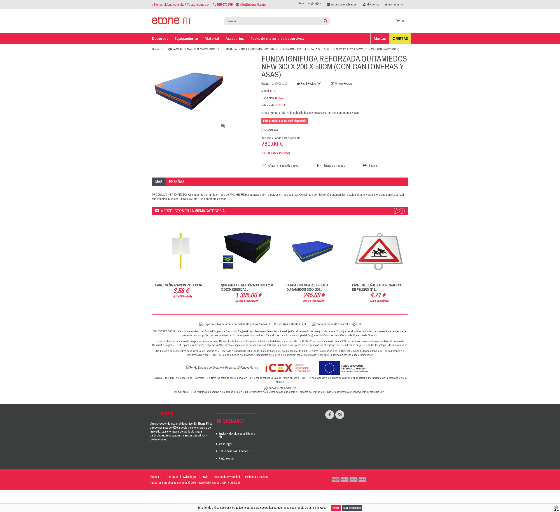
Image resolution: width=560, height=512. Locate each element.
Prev (395, 211)
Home (155, 49)
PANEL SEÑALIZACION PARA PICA (178, 285)
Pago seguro (226, 458)
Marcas (380, 38)
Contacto (172, 476)
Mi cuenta (373, 4)
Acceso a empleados (343, 4)
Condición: (268, 98)
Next (402, 211)
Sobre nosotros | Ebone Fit (234, 451)
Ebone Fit (155, 476)
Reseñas (176, 181)
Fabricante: (268, 105)
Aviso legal (225, 444)
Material (212, 38)
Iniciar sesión (396, 4)
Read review (310, 83)
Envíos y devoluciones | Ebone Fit (237, 435)
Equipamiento (186, 38)
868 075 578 (224, 4)
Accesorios (235, 38)
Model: (265, 91)
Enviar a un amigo (334, 165)
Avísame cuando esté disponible (280, 138)
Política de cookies (256, 476)
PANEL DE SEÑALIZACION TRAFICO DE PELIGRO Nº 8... (376, 287)
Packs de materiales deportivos (277, 38)
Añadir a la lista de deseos (284, 165)
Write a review (343, 83)
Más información (352, 508)
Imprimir (373, 165)
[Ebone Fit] (171, 21)
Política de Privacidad (227, 476)
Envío (205, 476)
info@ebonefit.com (252, 4)
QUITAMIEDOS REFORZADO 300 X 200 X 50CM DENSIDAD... (247, 287)
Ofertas (400, 38)
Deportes (160, 38)
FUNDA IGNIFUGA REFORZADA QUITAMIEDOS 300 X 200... (307, 287)
